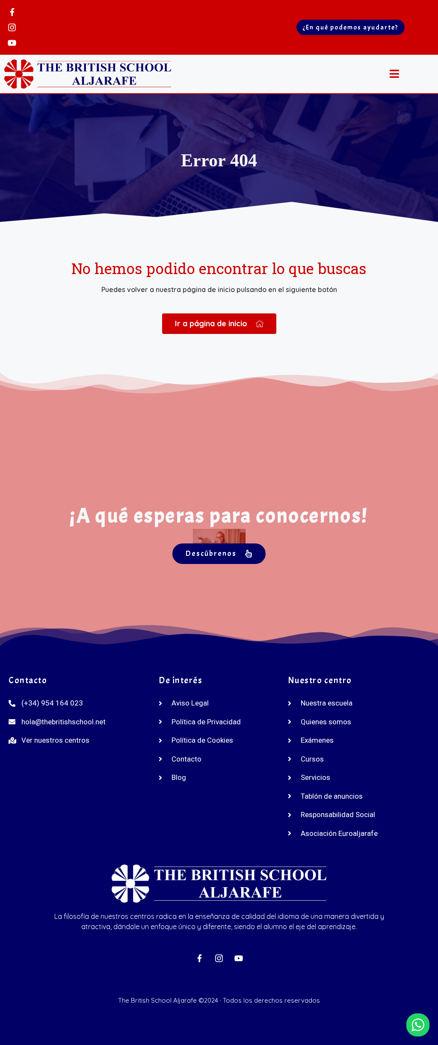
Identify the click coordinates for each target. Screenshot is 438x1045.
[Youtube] (12, 42)
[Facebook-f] (12, 12)
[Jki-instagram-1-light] (12, 27)
